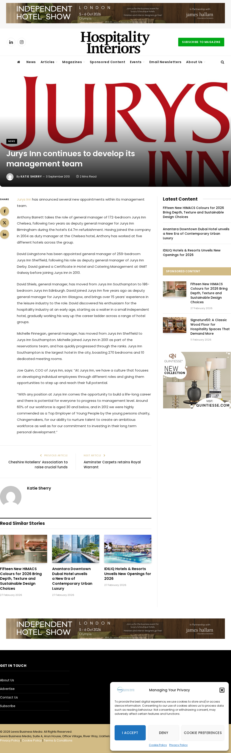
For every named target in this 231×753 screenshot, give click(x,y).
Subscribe (7, 706)
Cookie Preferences (203, 732)
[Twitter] (4, 222)
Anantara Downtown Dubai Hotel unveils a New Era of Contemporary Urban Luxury (72, 578)
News (31, 62)
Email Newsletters (165, 62)
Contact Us (9, 697)
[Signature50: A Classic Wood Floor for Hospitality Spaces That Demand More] (174, 325)
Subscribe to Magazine (201, 42)
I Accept (130, 732)
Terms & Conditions (58, 740)
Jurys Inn (24, 199)
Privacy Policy (178, 745)
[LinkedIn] (4, 234)
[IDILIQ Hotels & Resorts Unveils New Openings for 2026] (127, 549)
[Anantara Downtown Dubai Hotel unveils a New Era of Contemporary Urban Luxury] (75, 549)
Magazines (72, 62)
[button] (222, 690)
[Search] (222, 62)
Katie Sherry (31, 176)
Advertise (7, 689)
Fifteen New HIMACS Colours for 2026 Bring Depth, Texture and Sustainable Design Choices (21, 578)
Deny (163, 732)
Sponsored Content (107, 62)
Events (136, 62)
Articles (48, 62)
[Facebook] (4, 211)
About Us (194, 62)
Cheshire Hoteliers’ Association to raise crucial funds (38, 465)
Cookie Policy (158, 745)
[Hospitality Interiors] (115, 42)
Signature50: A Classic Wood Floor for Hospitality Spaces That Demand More (210, 327)
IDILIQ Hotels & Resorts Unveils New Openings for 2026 (127, 573)
